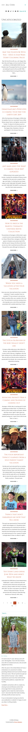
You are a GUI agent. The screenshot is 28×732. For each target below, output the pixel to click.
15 (12, 606)
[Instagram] (8, 11)
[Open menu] (25, 5)
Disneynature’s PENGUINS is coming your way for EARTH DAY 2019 (14, 112)
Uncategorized (14, 49)
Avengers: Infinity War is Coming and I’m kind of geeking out (14, 400)
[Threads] (13, 11)
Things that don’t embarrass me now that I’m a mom (14, 517)
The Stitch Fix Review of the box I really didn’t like (14, 343)
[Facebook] (6, 11)
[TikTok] (11, 11)
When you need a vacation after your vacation (14, 286)
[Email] (15, 11)
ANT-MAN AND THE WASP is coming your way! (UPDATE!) (14, 169)
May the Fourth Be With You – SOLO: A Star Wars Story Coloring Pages (14, 55)
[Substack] (18, 11)
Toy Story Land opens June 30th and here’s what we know (14, 574)
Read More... (5, 705)
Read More (14, 76)
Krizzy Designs (18, 722)
